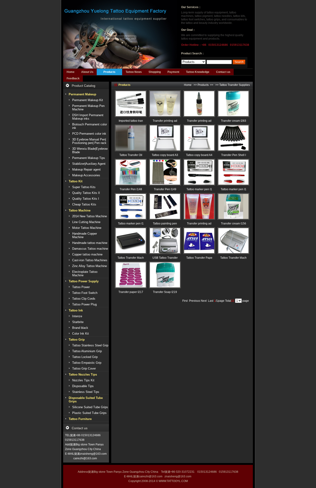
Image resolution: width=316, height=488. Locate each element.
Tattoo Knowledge (197, 72)
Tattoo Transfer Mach (131, 257)
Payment (173, 72)
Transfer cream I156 (233, 223)
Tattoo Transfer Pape (199, 257)
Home (70, 72)
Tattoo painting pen (165, 223)
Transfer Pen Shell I (233, 155)
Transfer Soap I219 (165, 292)
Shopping (155, 72)
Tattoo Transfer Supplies (234, 85)
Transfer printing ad (165, 120)
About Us (87, 72)
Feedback (73, 78)
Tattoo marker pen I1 (199, 189)
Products (109, 72)
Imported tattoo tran (131, 120)
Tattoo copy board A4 (199, 155)
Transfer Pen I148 (131, 189)
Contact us (223, 72)
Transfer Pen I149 (165, 189)
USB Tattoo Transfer (165, 257)
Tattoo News (134, 72)
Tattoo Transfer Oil (130, 155)
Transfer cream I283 (233, 120)
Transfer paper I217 (130, 292)
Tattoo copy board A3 (165, 155)
